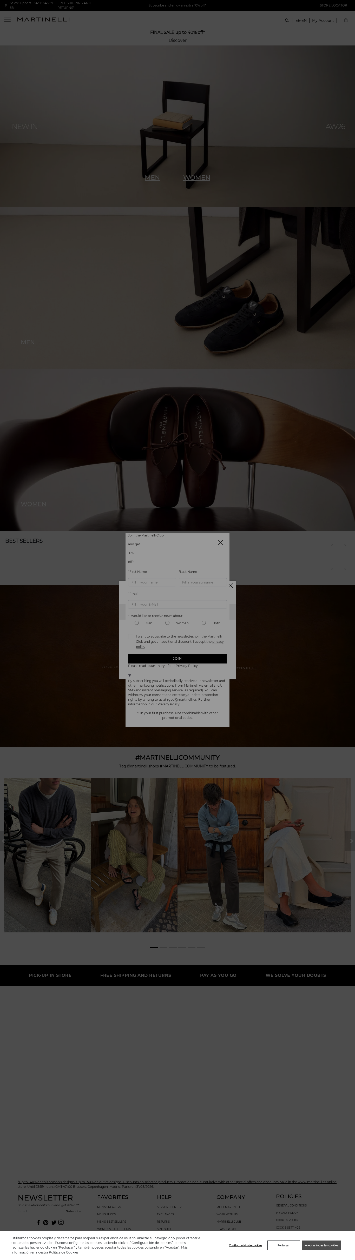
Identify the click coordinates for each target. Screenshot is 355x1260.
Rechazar (284, 1245)
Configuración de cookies (245, 1245)
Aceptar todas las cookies (321, 1245)
